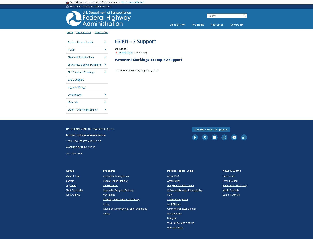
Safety (106, 213)
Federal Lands (83, 32)
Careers (70, 180)
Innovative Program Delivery (118, 190)
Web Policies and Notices (180, 222)
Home (70, 32)
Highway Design (77, 87)
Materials (73, 102)
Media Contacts (231, 190)
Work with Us (73, 194)
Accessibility (173, 180)
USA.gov (171, 218)
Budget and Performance (180, 185)
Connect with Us (231, 194)
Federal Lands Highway (115, 180)
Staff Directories (74, 190)
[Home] (98, 19)
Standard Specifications (81, 57)
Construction (101, 32)
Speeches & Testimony (235, 185)
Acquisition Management (116, 176)
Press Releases (230, 180)
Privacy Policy (174, 213)
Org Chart (71, 185)
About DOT (173, 176)
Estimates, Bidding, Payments (85, 64)
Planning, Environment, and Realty (121, 199)
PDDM (71, 49)
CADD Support (76, 79)
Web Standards (175, 227)
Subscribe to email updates (211, 129)
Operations (109, 194)
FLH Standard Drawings (81, 72)
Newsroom (236, 24)
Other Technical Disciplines (83, 109)
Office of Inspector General (181, 208)
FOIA (169, 194)
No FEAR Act (174, 204)
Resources (217, 24)
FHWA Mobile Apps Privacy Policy (184, 190)
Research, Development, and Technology (125, 208)
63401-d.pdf (126, 52)
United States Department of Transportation (90, 6)
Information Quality (177, 199)
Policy (106, 204)
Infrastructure (110, 185)
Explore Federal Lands (80, 42)
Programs (198, 24)
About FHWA (177, 24)
